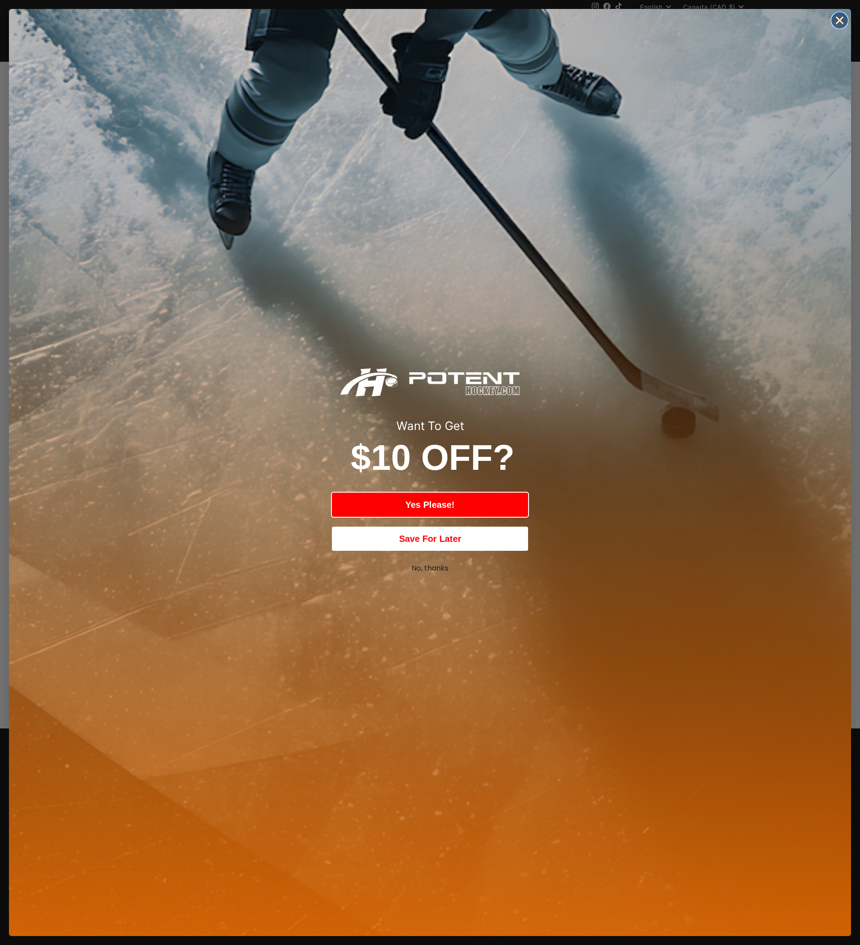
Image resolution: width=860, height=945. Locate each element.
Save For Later (430, 539)
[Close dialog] (839, 20)
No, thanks (430, 568)
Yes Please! (430, 505)
